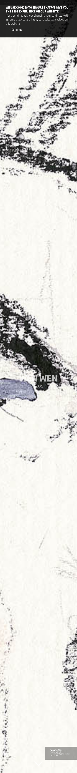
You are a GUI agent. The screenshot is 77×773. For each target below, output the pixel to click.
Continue (16, 29)
